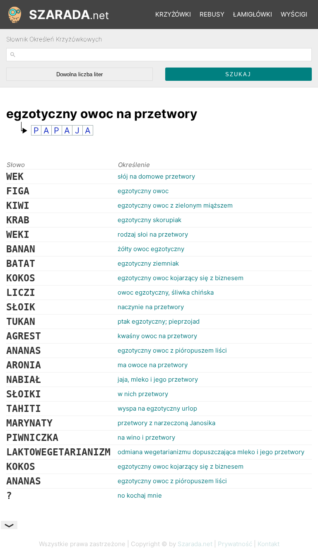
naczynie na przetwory (151, 307)
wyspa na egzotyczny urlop (157, 408)
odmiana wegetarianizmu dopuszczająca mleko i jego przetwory (211, 452)
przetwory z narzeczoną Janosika (166, 423)
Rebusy (212, 14)
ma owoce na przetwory (153, 365)
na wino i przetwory (146, 437)
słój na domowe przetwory (156, 176)
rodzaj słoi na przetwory (153, 234)
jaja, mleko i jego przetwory (158, 379)
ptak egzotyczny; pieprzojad (159, 321)
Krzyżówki (173, 14)
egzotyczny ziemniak (148, 263)
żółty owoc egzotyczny (151, 249)
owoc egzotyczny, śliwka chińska (166, 292)
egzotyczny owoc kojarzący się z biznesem (180, 278)
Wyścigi (294, 14)
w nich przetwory (143, 394)
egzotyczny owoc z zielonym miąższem (175, 205)
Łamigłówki (252, 14)
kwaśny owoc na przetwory (157, 336)
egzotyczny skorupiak (149, 220)
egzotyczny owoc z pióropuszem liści (172, 350)
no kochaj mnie (140, 495)
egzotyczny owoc (143, 191)
